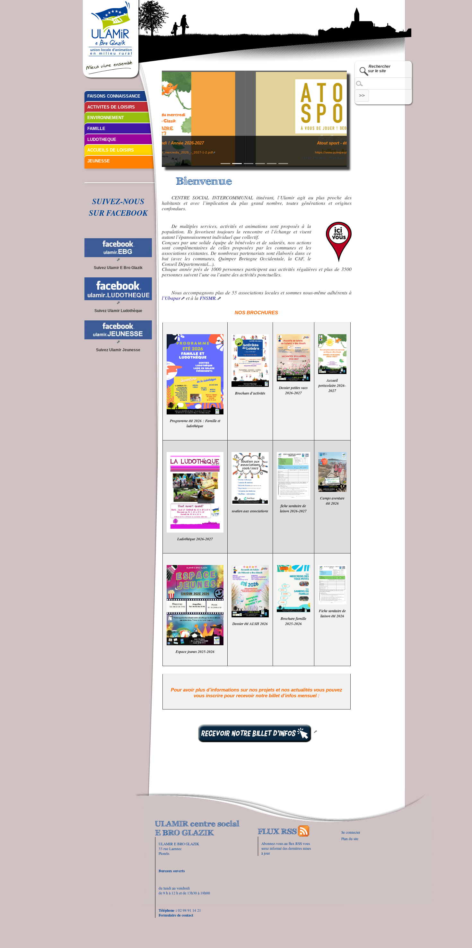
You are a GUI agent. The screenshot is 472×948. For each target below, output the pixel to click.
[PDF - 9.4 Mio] (332, 472)
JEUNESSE (98, 161)
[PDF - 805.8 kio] (332, 585)
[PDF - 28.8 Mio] (250, 360)
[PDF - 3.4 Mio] (195, 374)
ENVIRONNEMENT (105, 117)
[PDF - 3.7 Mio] (332, 354)
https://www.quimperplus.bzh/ (253, 152)
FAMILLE (96, 128)
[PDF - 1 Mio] (293, 357)
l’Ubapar (171, 298)
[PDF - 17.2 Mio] (195, 605)
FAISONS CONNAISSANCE (113, 96)
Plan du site (349, 838)
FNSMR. (208, 298)
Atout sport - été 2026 (254, 143)
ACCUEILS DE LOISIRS (110, 150)
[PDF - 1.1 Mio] (250, 591)
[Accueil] (111, 40)
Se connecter (350, 832)
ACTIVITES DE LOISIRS (111, 107)
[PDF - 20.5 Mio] (293, 588)
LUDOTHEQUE (101, 139)
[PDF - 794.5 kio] (293, 475)
